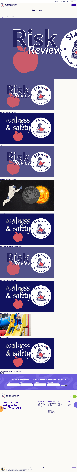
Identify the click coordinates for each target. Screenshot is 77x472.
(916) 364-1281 (63, 1)
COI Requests (67, 5)
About (63, 5)
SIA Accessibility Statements (53, 467)
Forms (74, 5)
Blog (56, 5)
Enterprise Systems (71, 409)
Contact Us (57, 1)
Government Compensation (70, 407)
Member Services (45, 5)
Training (49, 406)
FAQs (60, 5)
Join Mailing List (64, 385)
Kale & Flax (74, 467)
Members (59, 407)
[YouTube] (67, 1)
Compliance (50, 405)
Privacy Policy (43, 467)
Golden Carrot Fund (51, 411)
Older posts (2, 372)
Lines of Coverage (36, 5)
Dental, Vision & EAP (41, 403)
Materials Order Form (51, 412)
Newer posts (2, 373)
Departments (60, 406)
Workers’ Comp (40, 406)
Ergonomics (50, 407)
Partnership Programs (51, 413)
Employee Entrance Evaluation (51, 409)
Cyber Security (40, 407)
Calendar (53, 5)
